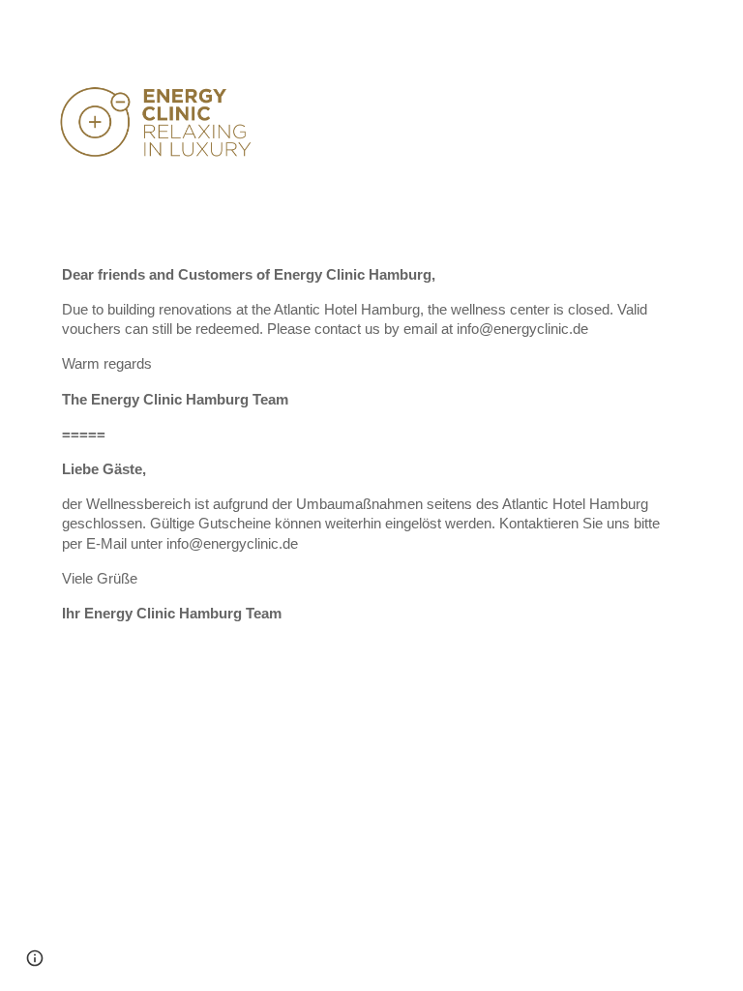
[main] (371, 453)
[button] (34, 958)
